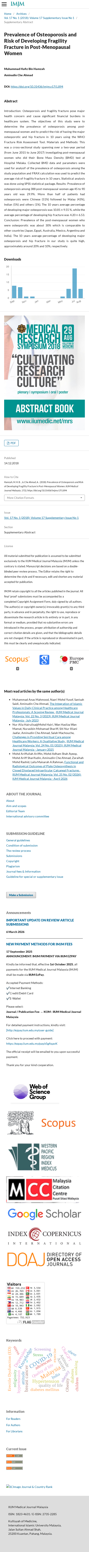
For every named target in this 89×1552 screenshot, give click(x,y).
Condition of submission (22, 845)
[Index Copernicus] (44, 1245)
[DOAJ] (44, 1267)
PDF (13, 443)
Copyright (12, 861)
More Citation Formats (20, 497)
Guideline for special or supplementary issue (34, 876)
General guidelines (18, 840)
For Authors (13, 1425)
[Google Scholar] (44, 1220)
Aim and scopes (16, 806)
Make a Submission (21, 895)
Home (7, 13)
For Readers (13, 1418)
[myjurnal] (42, 1202)
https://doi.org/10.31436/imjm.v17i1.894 (37, 86)
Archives (21, 13)
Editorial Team (15, 811)
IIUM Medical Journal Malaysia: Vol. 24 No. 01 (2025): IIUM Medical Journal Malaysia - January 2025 (48, 745)
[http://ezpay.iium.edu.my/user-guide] (29, 1030)
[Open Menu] (4, 4)
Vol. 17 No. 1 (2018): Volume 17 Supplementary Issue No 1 (39, 18)
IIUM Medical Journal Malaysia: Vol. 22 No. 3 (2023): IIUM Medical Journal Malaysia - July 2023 (48, 716)
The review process (18, 850)
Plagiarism (13, 866)
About (10, 800)
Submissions (14, 856)
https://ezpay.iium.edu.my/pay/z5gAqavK (32, 1043)
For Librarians (14, 1431)
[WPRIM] (33, 1170)
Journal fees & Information (23, 871)
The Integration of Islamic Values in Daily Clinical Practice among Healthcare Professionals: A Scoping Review (47, 708)
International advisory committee (27, 816)
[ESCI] (32, 1103)
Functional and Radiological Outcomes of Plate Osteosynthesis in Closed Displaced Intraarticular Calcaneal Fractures (48, 766)
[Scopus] (42, 1136)
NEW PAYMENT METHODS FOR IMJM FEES (39, 944)
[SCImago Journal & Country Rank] (29, 1487)
